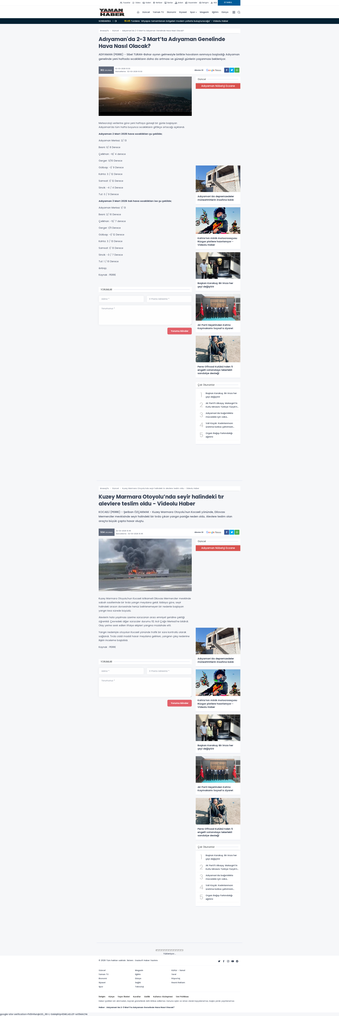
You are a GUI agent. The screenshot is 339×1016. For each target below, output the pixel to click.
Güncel (146, 12)
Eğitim (215, 12)
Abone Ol (199, 70)
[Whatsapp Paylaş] (237, 70)
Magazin (204, 12)
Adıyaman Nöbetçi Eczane (218, 86)
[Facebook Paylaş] (226, 70)
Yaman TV (158, 12)
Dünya (225, 12)
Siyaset (183, 12)
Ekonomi (171, 12)
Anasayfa (104, 30)
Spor (192, 12)
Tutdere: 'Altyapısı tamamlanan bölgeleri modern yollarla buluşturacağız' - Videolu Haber (176, 21)
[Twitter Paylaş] (231, 70)
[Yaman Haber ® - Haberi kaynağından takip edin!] (112, 12)
